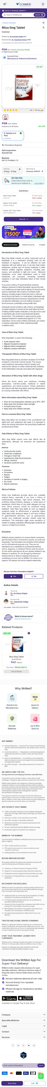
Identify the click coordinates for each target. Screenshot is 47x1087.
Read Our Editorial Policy (23, 619)
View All (22, 219)
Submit (41, 1065)
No (35, 576)
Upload (37, 15)
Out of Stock (16, 671)
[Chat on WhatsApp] (41, 1076)
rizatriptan (6, 32)
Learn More (39, 183)
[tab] (5, 117)
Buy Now (12, 1083)
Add (33, 1083)
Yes (14, 576)
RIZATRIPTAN (7, 153)
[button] (4, 4)
